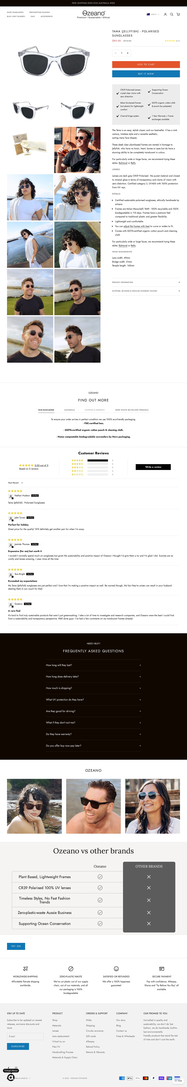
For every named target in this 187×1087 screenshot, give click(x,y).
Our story (120, 1020)
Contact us (121, 1030)
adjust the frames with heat (137, 226)
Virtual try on (58, 1041)
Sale (33, 16)
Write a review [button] (153, 467)
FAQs (88, 1020)
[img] (15, 491)
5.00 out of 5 (41, 465)
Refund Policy (93, 1046)
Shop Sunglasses (15, 12)
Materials (56, 1025)
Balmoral (123, 163)
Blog (118, 1025)
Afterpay (90, 1041)
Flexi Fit (56, 1046)
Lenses (55, 1030)
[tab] (46, 411)
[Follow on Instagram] (16, 1068)
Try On (16, 946)
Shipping (90, 1025)
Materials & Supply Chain (64, 1057)
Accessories (47, 16)
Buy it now (146, 73)
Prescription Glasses (39, 12)
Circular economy (94, 1030)
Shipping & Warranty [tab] (95, 410)
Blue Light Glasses (16, 16)
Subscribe (18, 1046)
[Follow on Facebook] (8, 1068)
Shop (54, 1020)
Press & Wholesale (125, 1036)
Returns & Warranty (95, 1052)
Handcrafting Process (62, 1052)
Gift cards (91, 1036)
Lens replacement (60, 1036)
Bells (133, 163)
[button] (77, 460)
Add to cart (146, 64)
